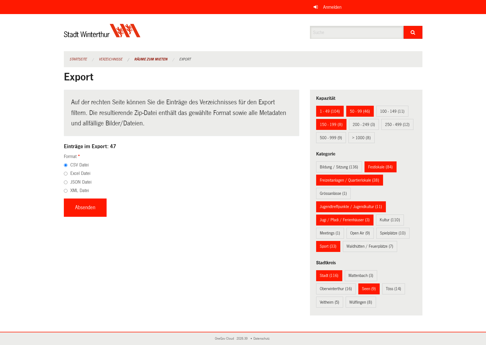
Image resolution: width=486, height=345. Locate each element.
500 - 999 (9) (331, 138)
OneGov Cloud (225, 339)
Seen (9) (369, 289)
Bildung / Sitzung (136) (339, 167)
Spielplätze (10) (393, 233)
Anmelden (332, 7)
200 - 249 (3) (364, 124)
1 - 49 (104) (330, 111)
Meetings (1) (330, 233)
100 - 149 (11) (392, 111)
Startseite (78, 59)
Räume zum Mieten (150, 59)
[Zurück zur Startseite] (102, 35)
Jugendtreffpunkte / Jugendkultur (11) (351, 206)
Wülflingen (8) (360, 302)
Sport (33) (328, 246)
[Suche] (413, 32)
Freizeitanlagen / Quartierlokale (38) (349, 180)
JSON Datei (80, 182)
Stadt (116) (329, 275)
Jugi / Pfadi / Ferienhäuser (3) (345, 220)
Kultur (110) (390, 220)
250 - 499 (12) (397, 124)
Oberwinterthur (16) (336, 289)
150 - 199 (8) (331, 124)
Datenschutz (262, 339)
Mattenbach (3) (360, 275)
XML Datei (79, 190)
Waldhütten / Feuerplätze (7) (369, 246)
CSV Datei (79, 165)
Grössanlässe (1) (333, 193)
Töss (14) (393, 289)
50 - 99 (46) (360, 111)
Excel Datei (80, 173)
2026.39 (242, 339)
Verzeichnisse (110, 59)
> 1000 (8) (361, 138)
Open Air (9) (360, 233)
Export (185, 59)
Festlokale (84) (380, 167)
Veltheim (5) (329, 302)
